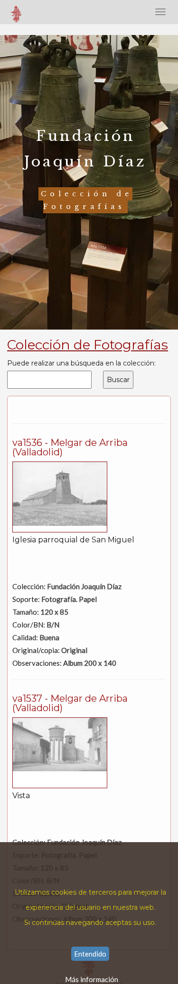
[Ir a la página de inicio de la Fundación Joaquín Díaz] (16, 12)
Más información (91, 979)
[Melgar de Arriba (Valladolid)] (59, 496)
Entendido (90, 953)
